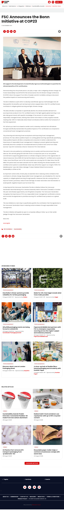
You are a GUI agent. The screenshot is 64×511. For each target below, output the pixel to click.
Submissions (12, 6)
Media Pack (41, 496)
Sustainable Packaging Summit (12, 332)
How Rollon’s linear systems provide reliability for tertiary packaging (16, 294)
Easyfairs (26, 370)
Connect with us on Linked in (29, 487)
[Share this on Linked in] (11, 31)
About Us (4, 6)
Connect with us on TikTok (32, 491)
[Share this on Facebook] (4, 31)
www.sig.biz (6, 223)
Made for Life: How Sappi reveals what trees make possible (47, 294)
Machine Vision (56, 6)
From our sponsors (8, 290)
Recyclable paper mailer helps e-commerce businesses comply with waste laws (47, 452)
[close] (48, 235)
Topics (6, 479)
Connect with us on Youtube (34, 487)
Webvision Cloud (36, 504)
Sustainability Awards (38, 6)
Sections (28, 479)
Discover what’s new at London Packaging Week (14, 367)
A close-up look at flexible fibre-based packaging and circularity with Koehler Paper (47, 368)
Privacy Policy (22, 499)
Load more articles (32, 463)
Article (5, 411)
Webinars (28, 6)
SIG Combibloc (8, 229)
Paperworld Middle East (41, 336)
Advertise (48, 6)
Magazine (33, 496)
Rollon (25, 297)
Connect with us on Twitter (24, 487)
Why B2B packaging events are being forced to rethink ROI (16, 328)
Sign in (38, 28)
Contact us (24, 496)
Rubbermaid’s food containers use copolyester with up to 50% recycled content (47, 416)
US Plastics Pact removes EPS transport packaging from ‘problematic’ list (13, 452)
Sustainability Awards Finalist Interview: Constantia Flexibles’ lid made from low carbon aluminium (15, 416)
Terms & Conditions (53, 496)
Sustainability (18, 229)
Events (48, 479)
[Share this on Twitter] (7, 31)
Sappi (56, 297)
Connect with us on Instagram (39, 487)
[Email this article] (14, 31)
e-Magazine (20, 6)
